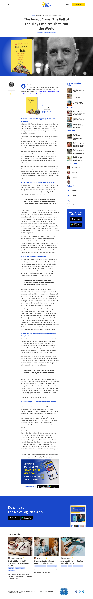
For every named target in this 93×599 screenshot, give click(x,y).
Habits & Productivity (20, 568)
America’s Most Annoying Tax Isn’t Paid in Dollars (72, 562)
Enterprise (28, 591)
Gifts (17, 591)
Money (70, 566)
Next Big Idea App (11, 591)
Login (68, 4)
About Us (33, 591)
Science (53, 32)
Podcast (20, 591)
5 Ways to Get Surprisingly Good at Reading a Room (44, 562)
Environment (47, 32)
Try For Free (78, 4)
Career (43, 566)
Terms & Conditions (40, 591)
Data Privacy (47, 591)
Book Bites (40, 32)
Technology (11, 570)
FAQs (24, 591)
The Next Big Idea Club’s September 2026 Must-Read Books (18, 563)
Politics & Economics (78, 566)
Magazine (33, 15)
